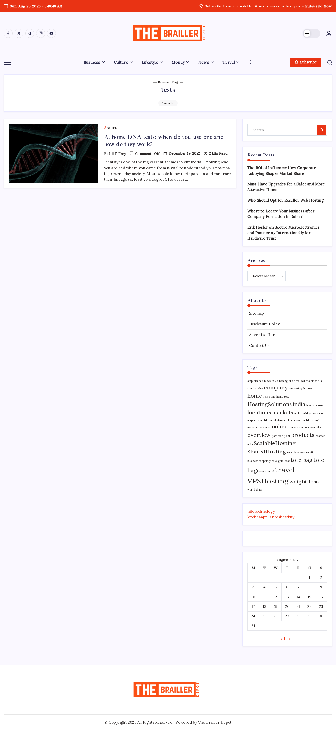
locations (259, 412)
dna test (294, 388)
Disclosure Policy (264, 324)
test (287, 461)
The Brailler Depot (215, 722)
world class (254, 489)
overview (259, 434)
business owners (299, 381)
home (254, 395)
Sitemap (256, 313)
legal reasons (314, 405)
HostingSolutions (269, 404)
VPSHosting (267, 480)
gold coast (307, 388)
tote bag (302, 459)
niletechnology (261, 511)
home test (282, 396)
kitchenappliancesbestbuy (270, 517)
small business (296, 452)
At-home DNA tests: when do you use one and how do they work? (164, 140)
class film (317, 381)
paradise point (281, 436)
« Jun (285, 638)
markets (282, 412)
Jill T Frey (117, 153)
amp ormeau (255, 381)
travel (285, 469)
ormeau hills (313, 427)
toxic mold (267, 471)
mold (297, 413)
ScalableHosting (275, 443)
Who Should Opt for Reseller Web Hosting (285, 200)
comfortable (255, 388)
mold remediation (271, 420)
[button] (311, 33)
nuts (268, 427)
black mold (271, 381)
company (276, 387)
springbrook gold (273, 461)
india (299, 404)
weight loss (304, 481)
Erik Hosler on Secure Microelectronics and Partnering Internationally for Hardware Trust (283, 233)
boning (283, 381)
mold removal (292, 420)
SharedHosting (266, 451)
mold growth (310, 413)
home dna (269, 396)
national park (255, 427)
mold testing (310, 420)
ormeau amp (296, 427)
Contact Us (259, 345)
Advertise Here (263, 334)
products (303, 434)
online (280, 426)
